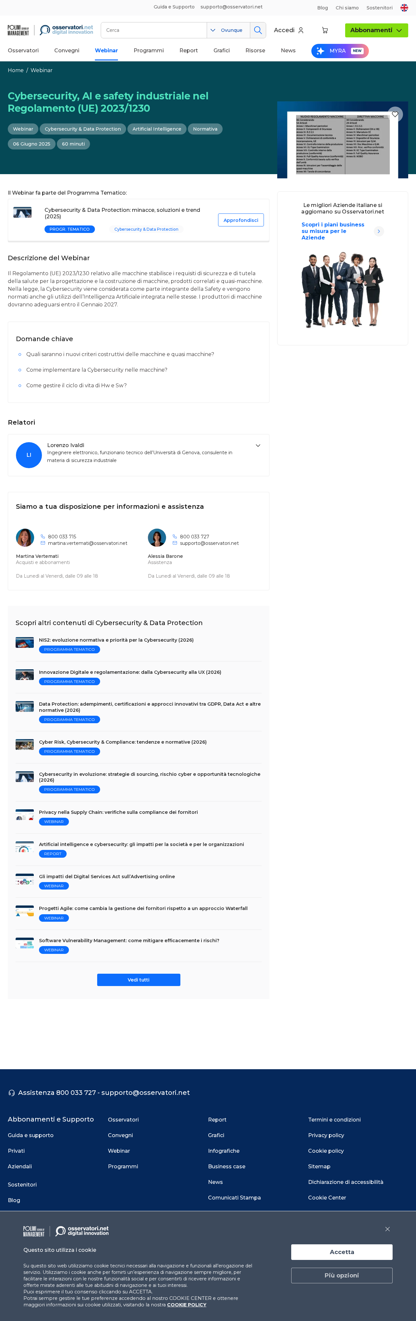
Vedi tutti (139, 980)
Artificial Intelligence (157, 129)
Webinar (42, 70)
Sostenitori (380, 8)
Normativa (205, 129)
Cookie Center (327, 1198)
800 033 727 (194, 537)
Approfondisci (241, 220)
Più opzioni (342, 1275)
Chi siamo (347, 8)
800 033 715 (62, 537)
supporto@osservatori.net (209, 543)
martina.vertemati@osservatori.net (87, 543)
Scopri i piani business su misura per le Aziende (333, 231)
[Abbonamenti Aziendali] (379, 231)
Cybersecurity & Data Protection (83, 129)
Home (16, 70)
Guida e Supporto (174, 7)
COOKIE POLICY (186, 1305)
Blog (322, 8)
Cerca (258, 30)
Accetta (342, 1252)
